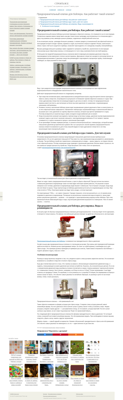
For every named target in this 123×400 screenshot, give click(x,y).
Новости (61, 9)
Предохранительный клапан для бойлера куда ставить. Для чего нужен (64, 22)
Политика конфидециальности (49, 396)
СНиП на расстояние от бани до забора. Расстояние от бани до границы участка (20, 60)
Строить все (61, 3)
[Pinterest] (60, 335)
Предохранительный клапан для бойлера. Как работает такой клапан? (63, 20)
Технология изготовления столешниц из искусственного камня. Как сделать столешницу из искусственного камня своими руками (21, 26)
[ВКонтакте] (45, 335)
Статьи (68, 9)
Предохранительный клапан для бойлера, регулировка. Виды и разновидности (66, 24)
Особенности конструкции (50, 26)
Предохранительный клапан (48, 327)
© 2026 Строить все (14, 394)
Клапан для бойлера (60, 327)
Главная (52, 9)
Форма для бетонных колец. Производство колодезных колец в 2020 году (21, 77)
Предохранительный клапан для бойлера (51, 241)
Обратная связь (79, 394)
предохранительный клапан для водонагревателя (58, 148)
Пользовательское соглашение (55, 394)
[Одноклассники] (76, 335)
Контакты (45, 394)
